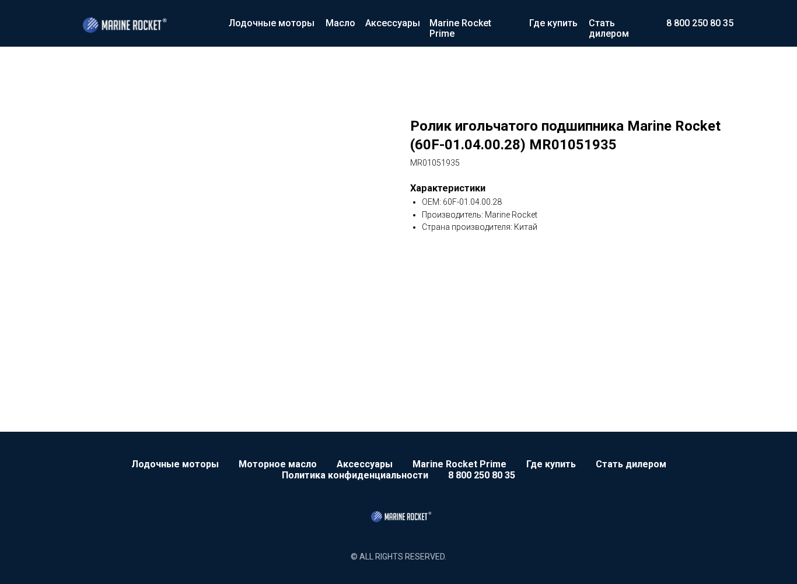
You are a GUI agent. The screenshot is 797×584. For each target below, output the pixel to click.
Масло (340, 23)
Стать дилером (609, 28)
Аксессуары (392, 23)
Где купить (553, 23)
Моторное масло (278, 464)
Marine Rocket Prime (460, 28)
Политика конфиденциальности (355, 475)
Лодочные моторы (271, 23)
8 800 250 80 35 (699, 23)
